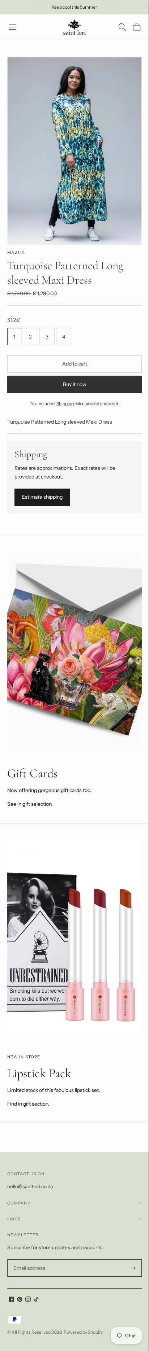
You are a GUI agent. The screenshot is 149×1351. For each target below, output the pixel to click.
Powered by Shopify (83, 1332)
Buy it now (74, 384)
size (14, 318)
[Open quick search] (122, 27)
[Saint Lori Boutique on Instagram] (28, 1300)
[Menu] (12, 27)
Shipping (65, 403)
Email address (28, 1259)
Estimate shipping (42, 497)
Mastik (16, 252)
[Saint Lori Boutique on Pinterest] (19, 1300)
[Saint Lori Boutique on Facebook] (11, 1300)
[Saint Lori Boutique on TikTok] (36, 1300)
